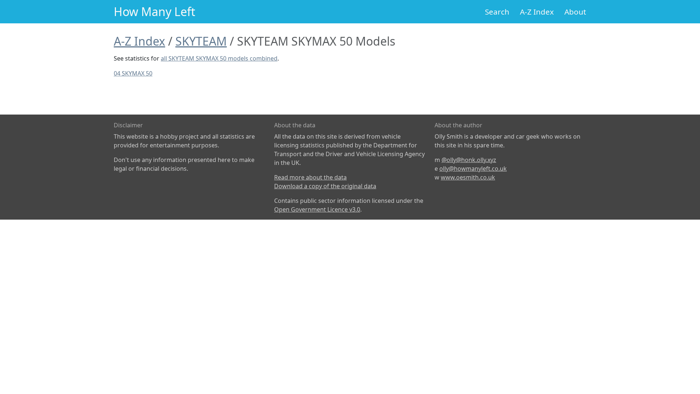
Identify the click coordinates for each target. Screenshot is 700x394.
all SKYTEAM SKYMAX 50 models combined (219, 58)
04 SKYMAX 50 (133, 73)
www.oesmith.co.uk (468, 177)
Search (497, 12)
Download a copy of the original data (325, 186)
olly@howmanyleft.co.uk (473, 169)
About (575, 12)
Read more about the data (310, 177)
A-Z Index (537, 12)
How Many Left (154, 11)
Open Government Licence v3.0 (317, 209)
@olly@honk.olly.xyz (469, 160)
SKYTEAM (201, 41)
